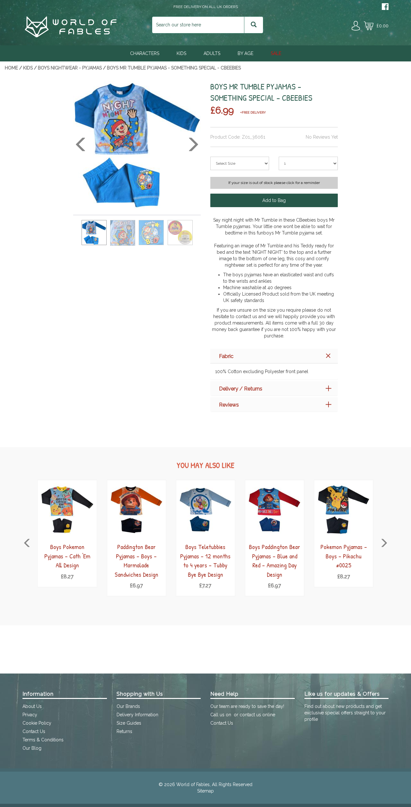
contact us (250, 714)
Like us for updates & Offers (342, 694)
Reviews (229, 405)
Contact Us (33, 731)
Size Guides (129, 723)
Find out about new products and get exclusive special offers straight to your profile (345, 713)
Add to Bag (274, 200)
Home (11, 67)
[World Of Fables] (70, 35)
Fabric (226, 356)
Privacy (29, 714)
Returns (124, 731)
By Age (245, 53)
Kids (181, 53)
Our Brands (128, 706)
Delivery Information (137, 714)
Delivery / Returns (240, 389)
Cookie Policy (36, 723)
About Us (32, 706)
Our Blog (31, 748)
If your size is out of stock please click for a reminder (274, 182)
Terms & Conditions (43, 739)
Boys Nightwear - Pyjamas (70, 67)
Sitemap (205, 790)
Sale (276, 53)
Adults (212, 53)
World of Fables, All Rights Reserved (214, 784)
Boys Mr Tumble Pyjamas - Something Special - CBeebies (174, 67)
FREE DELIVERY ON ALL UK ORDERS (205, 7)
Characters (144, 53)
